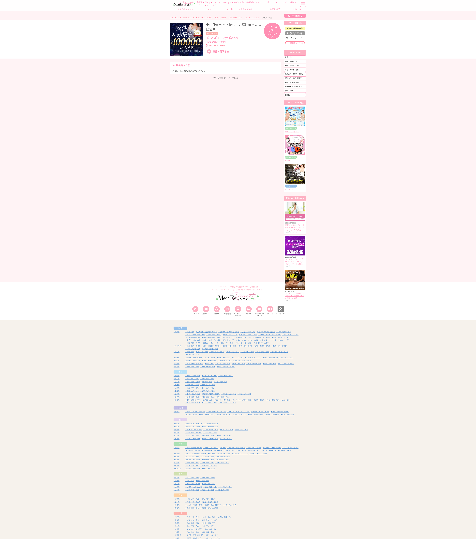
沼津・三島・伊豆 (223, 397)
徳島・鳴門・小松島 (208, 499)
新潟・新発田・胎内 (193, 376)
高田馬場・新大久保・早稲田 (207, 332)
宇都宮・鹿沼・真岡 (193, 360)
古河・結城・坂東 (270, 364)
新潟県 (177, 376)
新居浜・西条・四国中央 (213, 505)
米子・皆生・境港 (193, 477)
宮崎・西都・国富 (193, 532)
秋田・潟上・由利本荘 (194, 432)
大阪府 (177, 448)
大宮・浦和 (289, 91)
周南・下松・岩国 (208, 490)
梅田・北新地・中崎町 (292, 65)
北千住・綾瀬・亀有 (193, 340)
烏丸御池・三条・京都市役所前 (219, 453)
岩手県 (177, 426)
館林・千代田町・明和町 (226, 366)
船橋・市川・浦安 (224, 357)
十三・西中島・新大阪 (291, 448)
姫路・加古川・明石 (223, 456)
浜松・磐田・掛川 (193, 397)
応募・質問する (221, 51)
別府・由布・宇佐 (211, 529)
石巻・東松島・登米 (211, 429)
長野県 (177, 391)
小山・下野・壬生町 (210, 360)
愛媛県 (177, 505)
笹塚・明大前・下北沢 (245, 340)
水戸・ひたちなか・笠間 (195, 364)
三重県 (177, 459)
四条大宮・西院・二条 (240, 453)
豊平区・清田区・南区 (224, 414)
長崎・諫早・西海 (193, 523)
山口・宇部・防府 (193, 490)
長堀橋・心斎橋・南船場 (272, 448)
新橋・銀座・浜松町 (231, 334)
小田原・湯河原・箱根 (210, 349)
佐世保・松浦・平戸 (208, 523)
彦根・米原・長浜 (223, 462)
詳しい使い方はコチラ (294, 38)
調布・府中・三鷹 (227, 343)
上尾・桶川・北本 (248, 352)
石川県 (177, 382)
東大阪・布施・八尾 (269, 450)
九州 (216, 17)
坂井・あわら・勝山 (208, 385)
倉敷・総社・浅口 (209, 484)
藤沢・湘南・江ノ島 (245, 346)
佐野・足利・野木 (226, 360)
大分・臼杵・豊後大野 (194, 529)
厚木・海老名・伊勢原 (262, 346)
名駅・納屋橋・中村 (193, 400)
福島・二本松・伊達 (193, 439)
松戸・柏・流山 (238, 357)
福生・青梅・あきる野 (243, 343)
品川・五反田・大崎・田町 (196, 334)
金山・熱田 (286, 400)
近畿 (180, 444)
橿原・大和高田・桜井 (209, 465)
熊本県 (177, 526)
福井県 (177, 385)
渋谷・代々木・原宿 (248, 332)
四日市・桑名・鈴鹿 (193, 459)
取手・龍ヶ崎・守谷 (254, 364)
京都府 (177, 453)
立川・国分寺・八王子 (261, 343)
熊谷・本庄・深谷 (193, 354)
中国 (180, 474)
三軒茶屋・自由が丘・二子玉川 (280, 340)
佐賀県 (177, 520)
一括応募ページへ (295, 43)
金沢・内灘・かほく (193, 382)
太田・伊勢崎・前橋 (208, 366)
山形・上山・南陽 (193, 435)
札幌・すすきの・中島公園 (217, 411)
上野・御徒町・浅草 (193, 337)
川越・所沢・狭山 (233, 352)
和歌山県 (178, 468)
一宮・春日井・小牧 (210, 402)
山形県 (177, 435)
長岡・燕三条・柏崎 (210, 376)
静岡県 (177, 397)
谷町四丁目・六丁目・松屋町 (213, 450)
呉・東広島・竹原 (226, 487)
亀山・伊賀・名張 (223, 459)
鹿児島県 (178, 535)
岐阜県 (177, 394)
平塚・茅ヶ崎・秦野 (193, 349)
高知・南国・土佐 (193, 508)
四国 (180, 495)
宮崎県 (177, 532)
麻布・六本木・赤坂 (292, 70)
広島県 (177, 487)
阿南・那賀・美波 (193, 499)
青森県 (177, 423)
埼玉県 (177, 352)
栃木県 (177, 360)
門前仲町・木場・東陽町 (262, 337)
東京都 (177, 332)
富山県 (177, 379)
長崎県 (177, 523)
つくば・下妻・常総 (223, 364)
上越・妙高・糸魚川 (226, 376)
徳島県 (177, 499)
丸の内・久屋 (207, 400)
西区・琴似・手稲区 (207, 414)
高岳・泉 (218, 400)
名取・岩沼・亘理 (227, 429)
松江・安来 (190, 481)
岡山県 (177, 484)
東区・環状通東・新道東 (280, 411)
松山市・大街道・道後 (194, 505)
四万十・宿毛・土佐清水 (210, 508)
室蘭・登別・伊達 (288, 414)
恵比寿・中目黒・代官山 (293, 86)
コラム (295, 232)
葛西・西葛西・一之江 (280, 337)
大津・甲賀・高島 (193, 462)
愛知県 (177, 400)
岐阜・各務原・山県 (193, 394)
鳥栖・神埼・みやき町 (209, 520)
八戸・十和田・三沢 (211, 423)
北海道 (180, 408)
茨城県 (177, 364)
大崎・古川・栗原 (242, 429)
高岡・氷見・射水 (208, 379)
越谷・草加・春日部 (217, 352)
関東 (180, 328)
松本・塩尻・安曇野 (208, 391)
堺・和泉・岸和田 (285, 450)
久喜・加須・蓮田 (263, 352)
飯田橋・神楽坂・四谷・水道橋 (270, 334)
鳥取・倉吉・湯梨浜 (208, 477)
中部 (180, 372)
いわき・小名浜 (226, 439)
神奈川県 (178, 346)
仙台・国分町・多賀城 (194, 429)
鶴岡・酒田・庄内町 (208, 435)
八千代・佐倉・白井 (253, 357)
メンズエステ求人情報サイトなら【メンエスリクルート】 (191, 17)
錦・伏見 (227, 400)
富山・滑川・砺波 (193, 379)
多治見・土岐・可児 (229, 394)
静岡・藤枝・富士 (208, 397)
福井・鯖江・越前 (193, 385)
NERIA (287, 160)
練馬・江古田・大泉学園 (211, 340)
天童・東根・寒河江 (225, 435)
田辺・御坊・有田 (209, 468)
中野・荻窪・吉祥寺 (193, 343)
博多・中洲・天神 (235, 17)
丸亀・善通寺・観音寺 (210, 502)
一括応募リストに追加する (272, 31)
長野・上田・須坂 (193, 391)
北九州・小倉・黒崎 (208, 517)
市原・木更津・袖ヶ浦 (270, 357)
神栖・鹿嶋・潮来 (239, 364)
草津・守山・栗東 (208, 462)
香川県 (177, 502)
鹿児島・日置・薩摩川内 (195, 535)
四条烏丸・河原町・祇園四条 (196, 453)
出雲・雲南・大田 (203, 481)
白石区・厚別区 (192, 414)
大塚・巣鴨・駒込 (229, 337)
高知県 (177, 508)
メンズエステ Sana (252, 17)
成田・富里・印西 (287, 357)
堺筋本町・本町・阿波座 (293, 78)
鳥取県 (177, 477)
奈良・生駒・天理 (193, 465)
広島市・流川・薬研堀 (194, 487)
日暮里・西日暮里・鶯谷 (211, 337)
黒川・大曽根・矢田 (193, 402)
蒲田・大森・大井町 (214, 334)
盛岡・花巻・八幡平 (193, 426)
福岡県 (223, 17)
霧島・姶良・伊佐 (212, 535)
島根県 (177, 481)
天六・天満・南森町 (211, 448)
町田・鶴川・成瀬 (261, 340)
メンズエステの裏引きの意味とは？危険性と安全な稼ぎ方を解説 (294, 295)
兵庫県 (177, 456)
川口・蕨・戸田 (202, 352)
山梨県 (177, 388)
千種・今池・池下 (273, 400)
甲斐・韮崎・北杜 (208, 388)
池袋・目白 (289, 57)
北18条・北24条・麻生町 (261, 411)
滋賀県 (177, 462)
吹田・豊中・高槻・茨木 (251, 450)
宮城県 (177, 429)
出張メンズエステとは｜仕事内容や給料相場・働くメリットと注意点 (294, 227)
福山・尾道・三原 (211, 487)
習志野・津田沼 (210, 357)
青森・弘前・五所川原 (194, 423)
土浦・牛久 (210, 364)
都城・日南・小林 (208, 532)
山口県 (177, 490)
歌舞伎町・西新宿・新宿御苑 (295, 74)
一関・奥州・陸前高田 (210, 426)
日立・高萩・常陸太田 (286, 364)
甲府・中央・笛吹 (193, 388)
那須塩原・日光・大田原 (243, 360)
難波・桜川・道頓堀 (254, 448)
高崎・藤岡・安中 (193, 366)
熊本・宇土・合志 (193, 526)
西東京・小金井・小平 (210, 343)
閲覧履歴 (297, 16)
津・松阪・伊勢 (208, 459)
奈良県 (177, 465)
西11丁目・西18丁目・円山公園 (239, 411)
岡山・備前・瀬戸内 (193, 484)
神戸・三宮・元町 (193, 456)
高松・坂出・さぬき (193, 502)
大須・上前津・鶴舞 (244, 400)
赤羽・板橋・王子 (229, 340)
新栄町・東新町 (259, 400)
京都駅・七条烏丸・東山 (259, 453)
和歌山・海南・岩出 (193, 468)
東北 (180, 420)
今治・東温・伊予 (230, 505)
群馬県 (177, 366)
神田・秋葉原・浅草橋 (291, 334)
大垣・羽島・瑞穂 (245, 394)
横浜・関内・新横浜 (292, 82)
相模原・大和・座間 (229, 346)
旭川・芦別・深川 (240, 414)
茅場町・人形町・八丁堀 (248, 334)
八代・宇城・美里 (208, 526)
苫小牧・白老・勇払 (272, 414)
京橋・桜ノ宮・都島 (193, 450)
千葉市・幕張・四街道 (194, 357)
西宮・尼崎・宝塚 (208, 456)
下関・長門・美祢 (223, 490)
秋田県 (177, 432)
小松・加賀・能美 (221, 382)
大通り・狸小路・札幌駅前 (196, 411)
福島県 (177, 439)
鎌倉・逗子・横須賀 (280, 346)
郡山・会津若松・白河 (210, 439)
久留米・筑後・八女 (225, 517)
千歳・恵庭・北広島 (256, 414)
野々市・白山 (207, 382)
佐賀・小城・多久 (193, 520)
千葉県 (177, 357)
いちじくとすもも (292, 131)
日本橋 (287, 95)
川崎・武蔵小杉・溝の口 (211, 346)
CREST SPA (290, 189)
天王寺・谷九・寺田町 (233, 450)
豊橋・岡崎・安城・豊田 (228, 402)
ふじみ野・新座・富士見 (280, 352)
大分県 (177, 529)
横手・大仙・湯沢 (211, 432)
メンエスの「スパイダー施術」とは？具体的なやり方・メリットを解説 (294, 261)
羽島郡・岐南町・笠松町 (211, 394)
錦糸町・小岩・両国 (244, 337)
